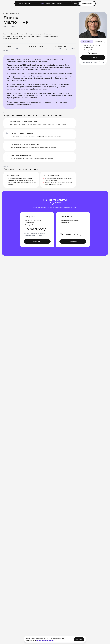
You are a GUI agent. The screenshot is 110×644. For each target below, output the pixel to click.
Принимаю (79, 639)
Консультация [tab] (99, 41)
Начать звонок (93, 57)
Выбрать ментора (87, 3)
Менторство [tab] (86, 41)
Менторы (41, 3)
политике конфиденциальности (45, 640)
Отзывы (48, 3)
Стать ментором (57, 3)
